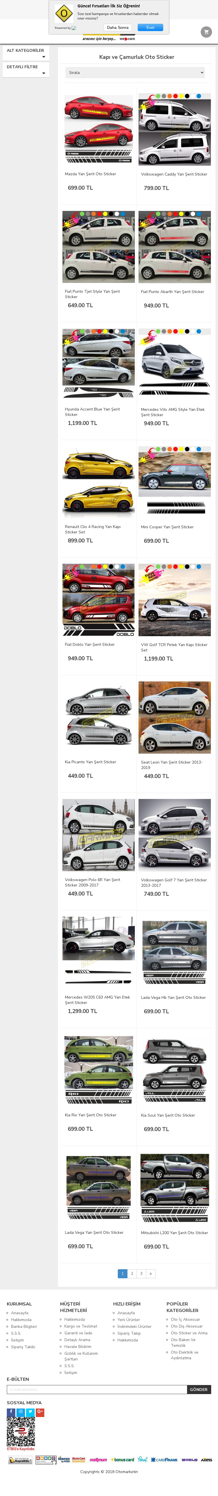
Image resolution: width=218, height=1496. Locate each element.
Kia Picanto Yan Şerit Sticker (90, 762)
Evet (150, 27)
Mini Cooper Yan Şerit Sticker (167, 527)
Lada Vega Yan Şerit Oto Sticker (94, 1232)
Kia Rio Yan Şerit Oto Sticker (90, 1115)
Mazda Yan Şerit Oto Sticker (90, 174)
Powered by (63, 28)
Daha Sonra (118, 27)
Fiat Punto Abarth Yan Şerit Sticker (172, 291)
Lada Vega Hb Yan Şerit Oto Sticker (173, 997)
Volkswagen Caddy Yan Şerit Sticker (174, 174)
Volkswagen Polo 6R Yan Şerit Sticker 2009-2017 (92, 882)
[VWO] (77, 29)
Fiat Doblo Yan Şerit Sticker (90, 644)
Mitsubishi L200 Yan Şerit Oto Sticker (174, 1233)
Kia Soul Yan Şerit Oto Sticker (168, 1115)
